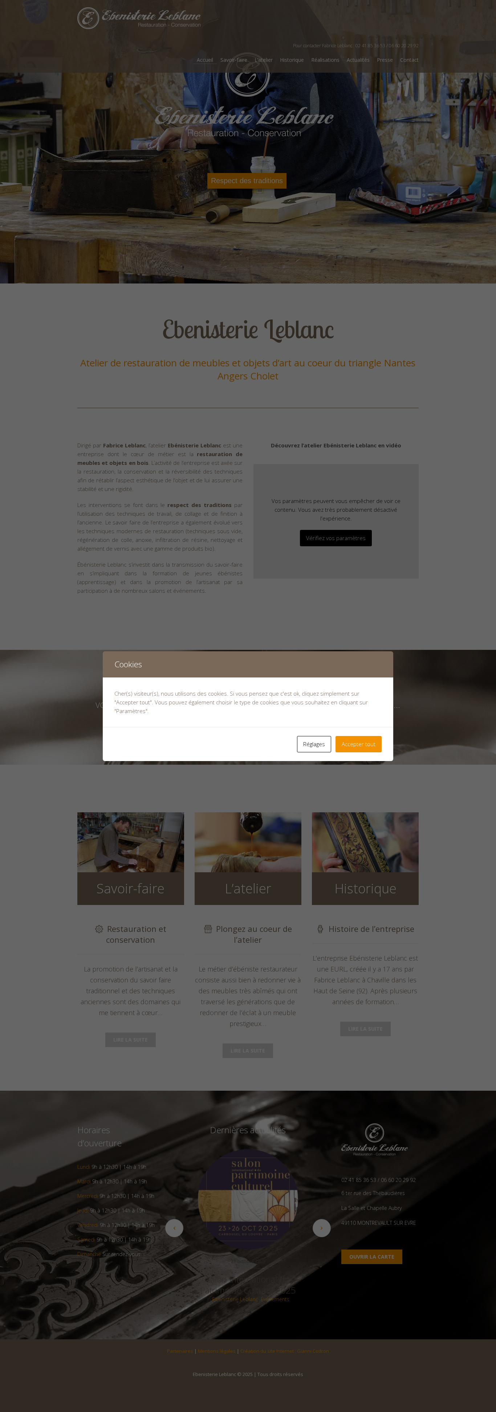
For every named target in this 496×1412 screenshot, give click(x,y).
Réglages (314, 744)
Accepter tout (358, 744)
